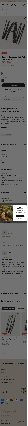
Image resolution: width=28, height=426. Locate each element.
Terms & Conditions (18, 218)
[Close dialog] (26, 205)
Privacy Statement (21, 218)
